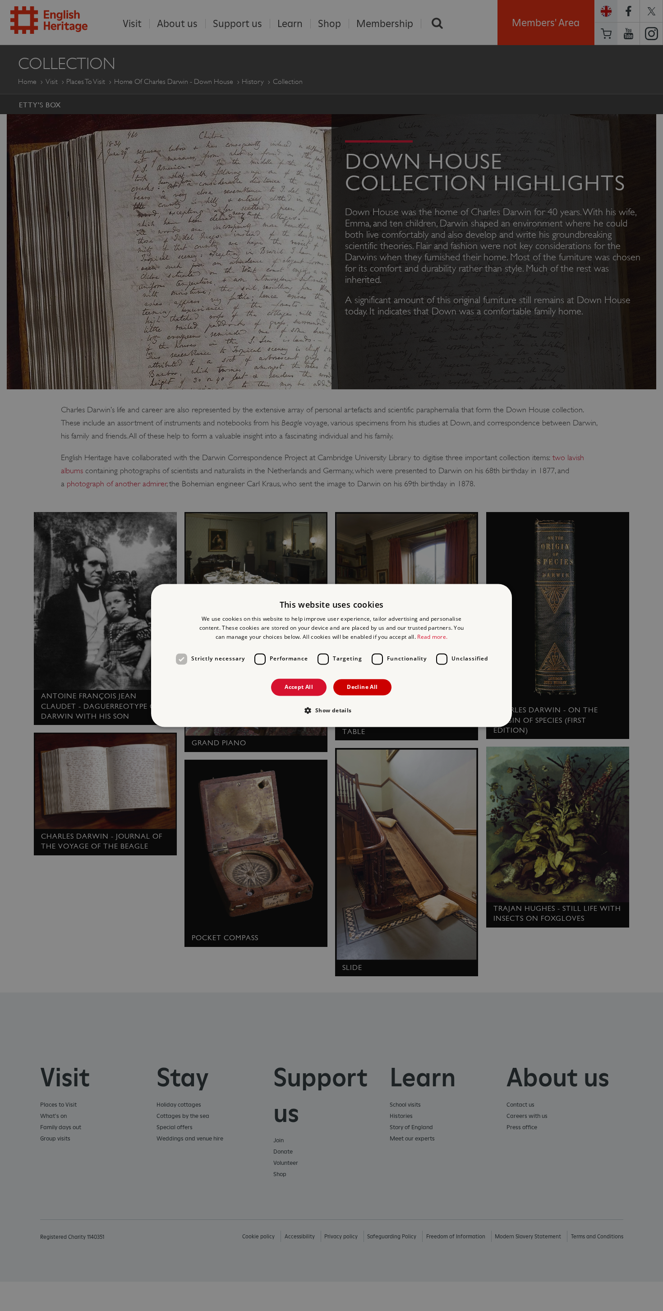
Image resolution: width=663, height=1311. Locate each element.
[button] (331, 710)
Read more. (432, 637)
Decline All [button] (362, 687)
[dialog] (331, 655)
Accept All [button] (299, 687)
